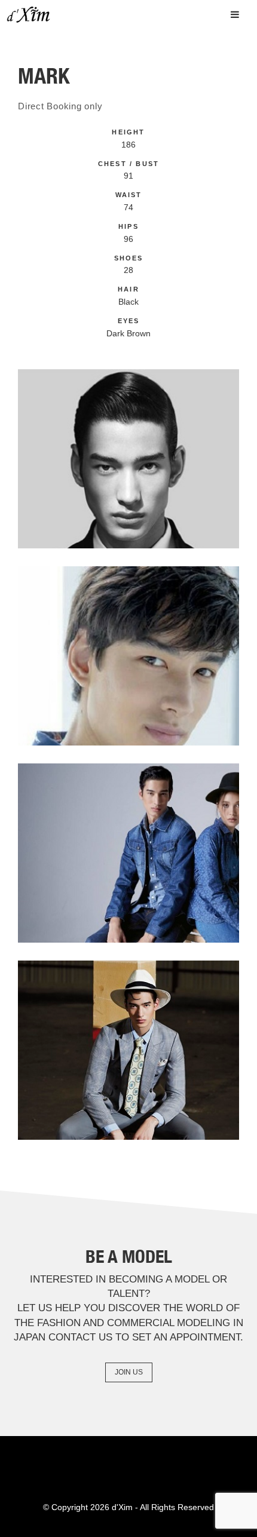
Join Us (129, 1372)
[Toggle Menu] (235, 14)
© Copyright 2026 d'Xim (88, 1507)
